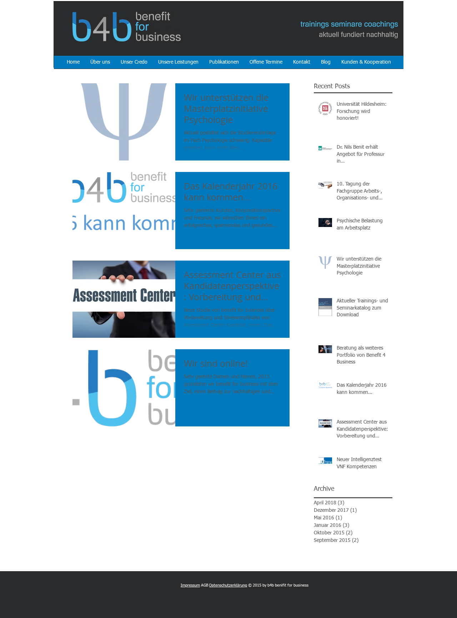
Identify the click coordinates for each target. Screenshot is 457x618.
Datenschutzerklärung (228, 585)
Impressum (190, 585)
